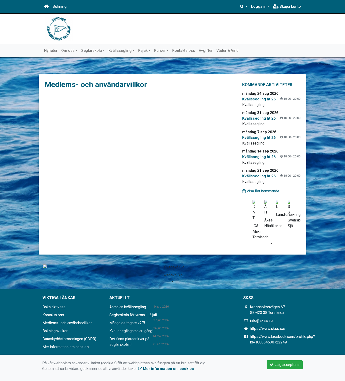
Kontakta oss (183, 50)
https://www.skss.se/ (268, 328)
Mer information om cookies (65, 347)
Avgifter (206, 50)
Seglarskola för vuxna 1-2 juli (133, 315)
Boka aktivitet (53, 307)
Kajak (143, 50)
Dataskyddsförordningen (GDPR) (69, 339)
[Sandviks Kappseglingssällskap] (59, 28)
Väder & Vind (227, 50)
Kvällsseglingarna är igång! (131, 331)
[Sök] (243, 6)
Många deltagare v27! (127, 323)
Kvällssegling (120, 50)
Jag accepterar (286, 364)
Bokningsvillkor (55, 331)
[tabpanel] (254, 219)
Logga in (258, 6)
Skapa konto (290, 6)
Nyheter (51, 50)
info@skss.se (261, 320)
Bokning (60, 6)
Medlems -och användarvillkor (67, 323)
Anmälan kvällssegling (127, 307)
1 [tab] (271, 243)
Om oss (68, 50)
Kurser (160, 50)
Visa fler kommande (262, 191)
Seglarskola (91, 50)
